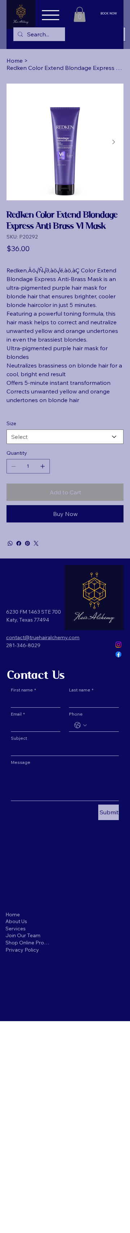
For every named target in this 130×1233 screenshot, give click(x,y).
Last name (81, 690)
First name (23, 690)
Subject (19, 738)
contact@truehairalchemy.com (42, 637)
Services (15, 928)
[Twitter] (36, 543)
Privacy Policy (22, 950)
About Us (16, 921)
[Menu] (50, 15)
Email (18, 714)
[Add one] (42, 466)
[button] (79, 14)
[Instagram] (118, 645)
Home (12, 914)
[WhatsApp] (10, 543)
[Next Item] (113, 142)
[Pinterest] (27, 543)
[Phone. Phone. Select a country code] (80, 725)
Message (20, 762)
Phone (76, 714)
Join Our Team (22, 935)
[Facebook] (18, 543)
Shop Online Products (27, 942)
